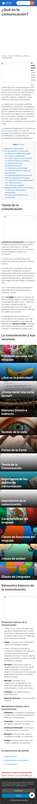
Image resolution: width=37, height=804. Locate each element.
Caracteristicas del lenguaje (17, 178)
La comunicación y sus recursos (15, 151)
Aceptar (18, 796)
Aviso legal (25, 800)
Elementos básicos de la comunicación (18, 188)
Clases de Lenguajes (14, 185)
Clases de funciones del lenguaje (19, 180)
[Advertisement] (18, 35)
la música (21, 309)
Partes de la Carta (13, 166)
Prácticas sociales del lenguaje (18, 153)
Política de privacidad (15, 800)
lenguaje (4, 133)
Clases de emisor (13, 183)
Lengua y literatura (14, 56)
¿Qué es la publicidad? (15, 156)
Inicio (4, 56)
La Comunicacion (10, 764)
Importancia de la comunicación (19, 175)
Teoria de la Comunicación (16, 168)
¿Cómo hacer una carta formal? (18, 158)
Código (7, 628)
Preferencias (18, 791)
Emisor (7, 648)
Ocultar (21, 144)
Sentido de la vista (13, 163)
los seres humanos (12, 131)
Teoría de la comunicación (13, 149)
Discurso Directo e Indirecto (17, 161)
